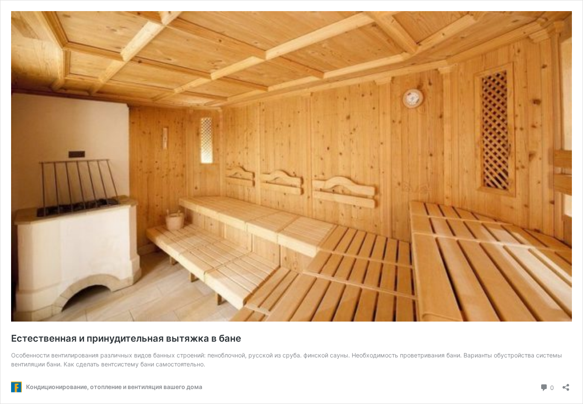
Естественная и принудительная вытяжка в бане (126, 338)
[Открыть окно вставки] (566, 384)
